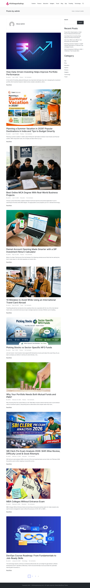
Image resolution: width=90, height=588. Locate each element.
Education (22, 197)
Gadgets (66, 72)
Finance (21, 77)
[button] (38, 576)
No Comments (28, 77)
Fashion (66, 67)
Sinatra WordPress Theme (61, 585)
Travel (21, 305)
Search (66, 19)
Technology (24, 560)
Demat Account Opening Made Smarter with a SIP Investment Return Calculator (31, 250)
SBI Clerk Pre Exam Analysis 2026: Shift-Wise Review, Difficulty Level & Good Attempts (33, 452)
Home (73, 11)
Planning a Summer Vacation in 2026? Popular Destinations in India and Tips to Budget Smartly (30, 130)
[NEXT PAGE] (38, 576)
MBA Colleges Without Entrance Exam (25, 501)
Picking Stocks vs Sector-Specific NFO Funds (29, 347)
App (65, 60)
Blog (65, 63)
